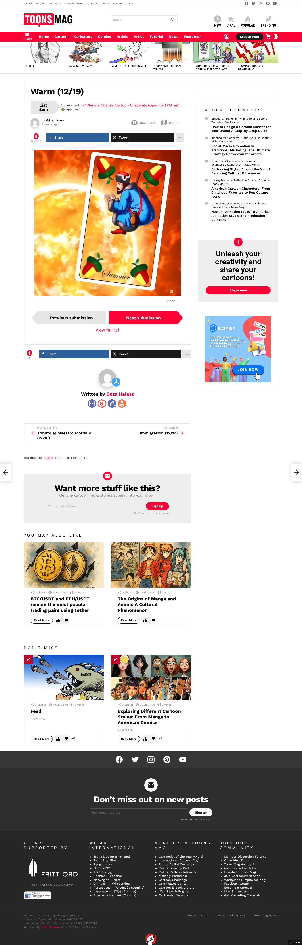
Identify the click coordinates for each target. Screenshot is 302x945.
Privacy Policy (238, 915)
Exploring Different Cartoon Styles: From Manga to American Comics (149, 716)
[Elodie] (45, 52)
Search (172, 20)
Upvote (58, 620)
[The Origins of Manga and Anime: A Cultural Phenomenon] (151, 565)
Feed (36, 711)
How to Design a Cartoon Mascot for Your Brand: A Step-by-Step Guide (241, 129)
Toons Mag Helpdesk (239, 864)
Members (55, 3)
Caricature (83, 36)
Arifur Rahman (50, 927)
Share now (238, 290)
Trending (268, 25)
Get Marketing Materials (242, 895)
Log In (105, 3)
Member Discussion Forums (245, 856)
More (170, 301)
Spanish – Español (108, 876)
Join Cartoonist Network (243, 876)
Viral (231, 25)
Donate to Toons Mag (240, 872)
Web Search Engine (173, 891)
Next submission (143, 317)
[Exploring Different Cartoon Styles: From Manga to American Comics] (151, 677)
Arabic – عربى (104, 872)
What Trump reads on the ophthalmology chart (213, 67)
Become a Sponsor (238, 887)
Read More (42, 620)
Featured (191, 36)
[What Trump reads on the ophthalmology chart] (214, 52)
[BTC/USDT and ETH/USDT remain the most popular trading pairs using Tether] (64, 565)
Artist (139, 36)
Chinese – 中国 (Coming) (112, 883)
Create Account (123, 3)
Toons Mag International (112, 856)
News (173, 36)
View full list (107, 330)
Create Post (249, 37)
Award (28, 3)
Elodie (30, 66)
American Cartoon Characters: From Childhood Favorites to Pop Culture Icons (240, 192)
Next (276, 57)
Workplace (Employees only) (245, 880)
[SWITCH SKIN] (275, 36)
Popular (248, 25)
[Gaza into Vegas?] (87, 52)
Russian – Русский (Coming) (115, 895)
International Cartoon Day (178, 860)
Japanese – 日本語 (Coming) (115, 891)
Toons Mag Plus (105, 860)
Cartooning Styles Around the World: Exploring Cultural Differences (241, 171)
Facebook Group (236, 883)
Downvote (66, 620)
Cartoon (61, 36)
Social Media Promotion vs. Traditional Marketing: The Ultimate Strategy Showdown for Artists (240, 150)
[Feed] (64, 677)
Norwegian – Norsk (108, 880)
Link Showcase (235, 891)
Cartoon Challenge (173, 880)
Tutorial (156, 36)
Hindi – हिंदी (102, 868)
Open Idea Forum (237, 860)
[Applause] (124, 659)
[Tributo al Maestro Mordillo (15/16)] (5, 472)
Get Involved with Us (240, 868)
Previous (26, 57)
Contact (93, 3)
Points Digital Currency (176, 864)
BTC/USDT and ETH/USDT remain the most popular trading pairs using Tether (60, 604)
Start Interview (74, 3)
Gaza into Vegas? (80, 66)
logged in (50, 457)
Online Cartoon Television (178, 872)
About (205, 915)
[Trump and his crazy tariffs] (172, 52)
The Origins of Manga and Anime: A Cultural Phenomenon (147, 604)
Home (44, 36)
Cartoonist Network (174, 895)
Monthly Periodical (173, 876)
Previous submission (71, 317)
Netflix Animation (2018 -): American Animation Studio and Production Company (241, 216)
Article (122, 36)
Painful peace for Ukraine (129, 66)
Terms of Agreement (265, 915)
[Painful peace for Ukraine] (130, 52)
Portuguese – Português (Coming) (119, 887)
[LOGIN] (226, 36)
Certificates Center (173, 883)
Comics (104, 36)
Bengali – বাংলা (104, 864)
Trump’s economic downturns (250, 67)
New (217, 25)
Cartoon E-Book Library (176, 887)
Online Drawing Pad (174, 868)
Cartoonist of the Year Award (181, 856)
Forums (40, 3)
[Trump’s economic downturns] (257, 52)
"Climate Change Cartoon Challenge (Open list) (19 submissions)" (141, 105)
